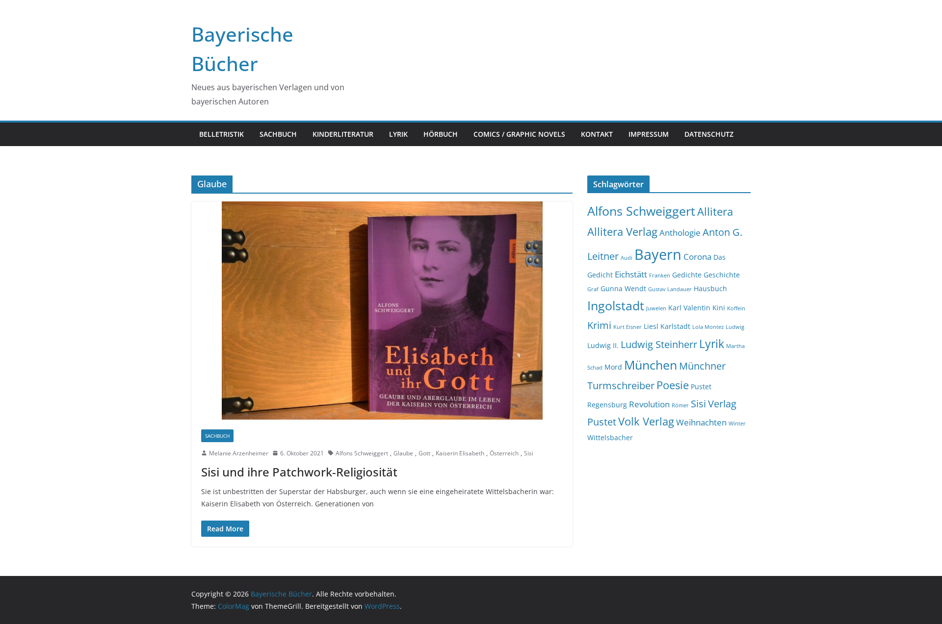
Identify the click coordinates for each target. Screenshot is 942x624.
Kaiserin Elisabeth (460, 453)
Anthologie (680, 232)
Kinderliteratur (343, 134)
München (650, 365)
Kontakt (597, 134)
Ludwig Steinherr (659, 344)
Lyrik (398, 134)
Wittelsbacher (610, 437)
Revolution (649, 404)
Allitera (715, 211)
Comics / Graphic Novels (519, 134)
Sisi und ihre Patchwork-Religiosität (299, 472)
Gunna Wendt (623, 288)
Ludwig (735, 327)
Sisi (528, 453)
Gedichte (687, 274)
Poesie (672, 385)
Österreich (504, 453)
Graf (593, 289)
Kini (718, 307)
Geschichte (722, 274)
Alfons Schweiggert (362, 453)
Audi (626, 257)
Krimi (599, 325)
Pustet (701, 386)
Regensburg (607, 404)
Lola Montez (708, 327)
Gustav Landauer (670, 289)
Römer (680, 405)
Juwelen (656, 308)
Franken (659, 275)
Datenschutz (708, 134)
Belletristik (221, 134)
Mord (613, 367)
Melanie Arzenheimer (238, 453)
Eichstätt (631, 274)
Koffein (736, 308)
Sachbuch (278, 134)
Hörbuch (440, 134)
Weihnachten (701, 422)
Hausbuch (710, 288)
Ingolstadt (615, 306)
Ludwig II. (603, 345)
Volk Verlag (646, 421)
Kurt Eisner (627, 327)
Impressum (648, 134)
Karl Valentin (689, 307)
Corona (697, 256)
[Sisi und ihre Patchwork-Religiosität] (382, 310)
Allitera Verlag (622, 232)
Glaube (403, 453)
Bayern (657, 254)
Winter (737, 423)
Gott (424, 453)
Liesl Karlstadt (667, 326)
